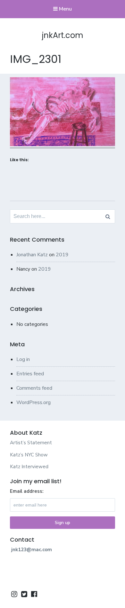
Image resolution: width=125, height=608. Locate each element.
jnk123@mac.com (31, 549)
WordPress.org (33, 402)
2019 (62, 254)
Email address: (26, 491)
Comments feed (34, 388)
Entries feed (30, 373)
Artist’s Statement (31, 442)
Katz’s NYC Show (29, 455)
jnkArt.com (62, 35)
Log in (23, 359)
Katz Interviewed (29, 466)
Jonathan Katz (32, 254)
